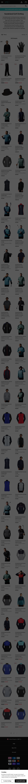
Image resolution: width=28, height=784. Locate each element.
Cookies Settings (7, 781)
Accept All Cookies (20, 781)
